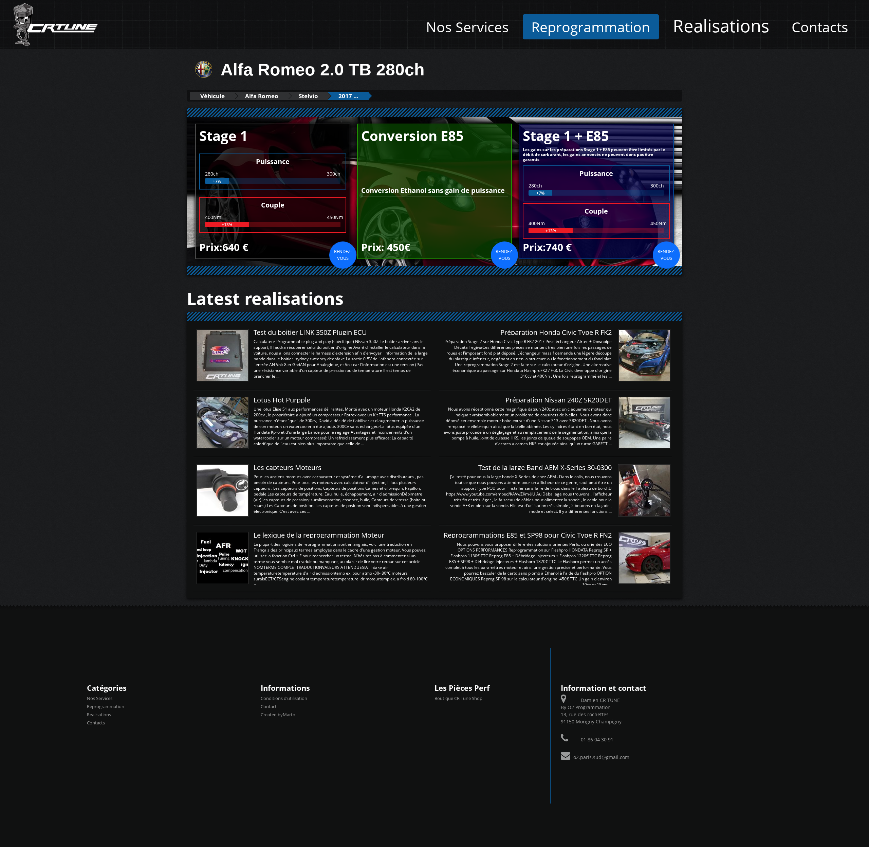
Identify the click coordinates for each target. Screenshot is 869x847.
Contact (269, 706)
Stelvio (308, 96)
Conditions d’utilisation (284, 698)
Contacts (820, 26)
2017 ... (348, 96)
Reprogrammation (590, 26)
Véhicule (212, 96)
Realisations (721, 25)
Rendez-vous (343, 254)
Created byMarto (278, 714)
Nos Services (467, 26)
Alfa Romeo (261, 96)
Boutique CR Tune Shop (458, 698)
